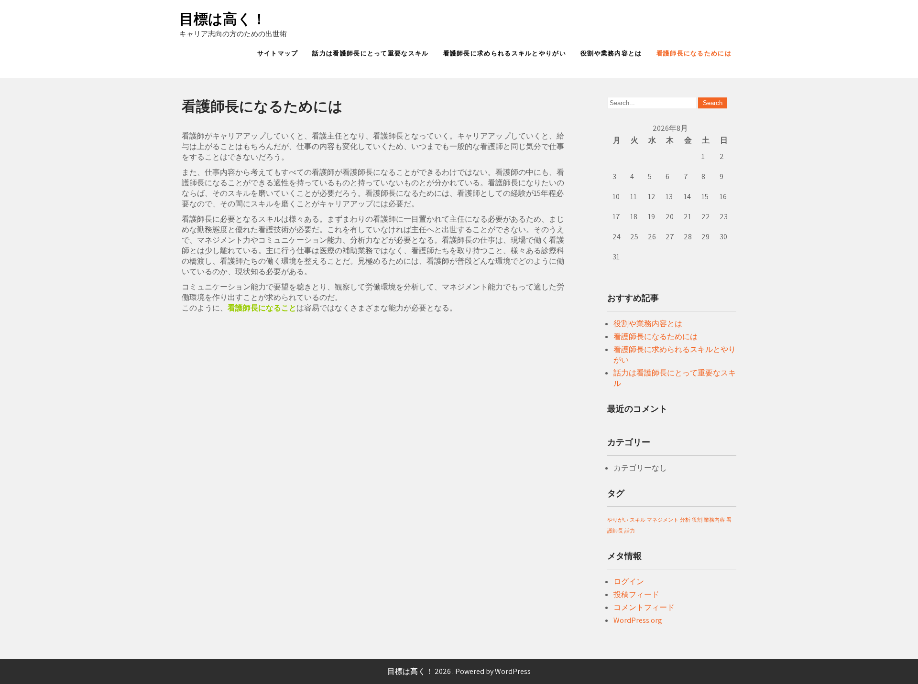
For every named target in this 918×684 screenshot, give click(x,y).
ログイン (628, 582)
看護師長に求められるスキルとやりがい (504, 53)
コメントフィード (644, 607)
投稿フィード (636, 594)
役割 (697, 519)
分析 (685, 519)
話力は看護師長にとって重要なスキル (370, 53)
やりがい (617, 519)
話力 (629, 530)
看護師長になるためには (694, 53)
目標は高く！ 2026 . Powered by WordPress (459, 671)
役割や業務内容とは (611, 53)
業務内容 (714, 519)
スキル (637, 519)
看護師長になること (262, 308)
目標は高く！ (222, 19)
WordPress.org (637, 620)
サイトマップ (277, 53)
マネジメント (662, 519)
